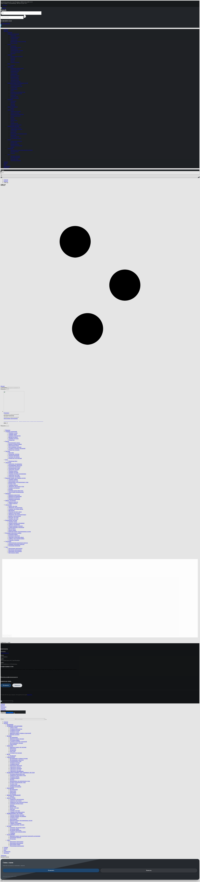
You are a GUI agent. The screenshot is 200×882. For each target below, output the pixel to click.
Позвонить (51, 870)
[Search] (25, 16)
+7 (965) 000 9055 (5, 23)
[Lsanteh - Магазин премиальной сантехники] (3, 8)
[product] (101, 401)
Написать (148, 870)
